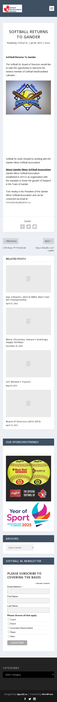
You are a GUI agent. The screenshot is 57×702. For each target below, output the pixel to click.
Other (12, 636)
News (47, 42)
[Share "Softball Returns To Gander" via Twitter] (29, 227)
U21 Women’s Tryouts (18, 381)
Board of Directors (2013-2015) (23, 421)
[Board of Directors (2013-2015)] (28, 403)
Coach (13, 620)
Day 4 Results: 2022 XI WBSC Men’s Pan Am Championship (28, 298)
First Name (12, 596)
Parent (13, 624)
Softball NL (22, 42)
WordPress (47, 694)
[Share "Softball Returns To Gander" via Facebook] (22, 227)
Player (13, 632)
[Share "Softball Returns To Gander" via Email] (35, 227)
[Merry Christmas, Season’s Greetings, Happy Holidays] (28, 321)
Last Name (12, 606)
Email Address (15, 586)
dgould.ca (22, 694)
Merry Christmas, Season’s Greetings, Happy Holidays (27, 341)
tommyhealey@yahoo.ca (18, 202)
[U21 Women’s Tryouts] (28, 363)
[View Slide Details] (28, 478)
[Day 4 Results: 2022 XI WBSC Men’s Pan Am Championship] (28, 278)
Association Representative (21, 628)
